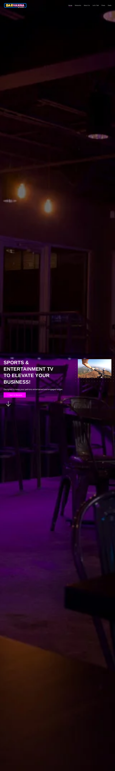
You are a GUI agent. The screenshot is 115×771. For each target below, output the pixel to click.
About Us (87, 5)
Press (103, 5)
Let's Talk (96, 5)
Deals (109, 5)
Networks (78, 5)
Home (70, 5)
